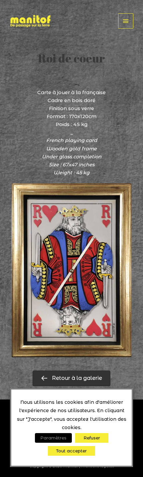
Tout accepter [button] (71, 450)
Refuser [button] (91, 437)
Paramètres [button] (53, 437)
